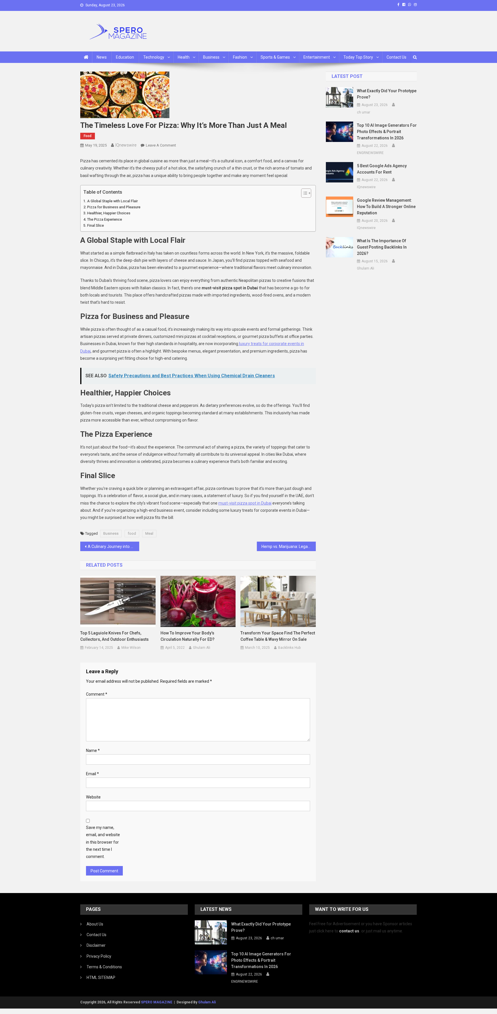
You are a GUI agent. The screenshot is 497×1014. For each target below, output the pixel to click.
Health (184, 57)
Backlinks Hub (289, 648)
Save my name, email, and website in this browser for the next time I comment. (103, 842)
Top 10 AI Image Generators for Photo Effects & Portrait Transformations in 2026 (387, 131)
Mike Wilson (131, 648)
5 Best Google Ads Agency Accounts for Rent (382, 168)
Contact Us (396, 57)
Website (93, 797)
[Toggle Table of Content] (303, 193)
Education (125, 57)
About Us (95, 924)
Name (93, 750)
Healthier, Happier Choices (108, 213)
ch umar (363, 112)
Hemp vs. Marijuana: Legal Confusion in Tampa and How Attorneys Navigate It (288, 546)
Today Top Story (358, 57)
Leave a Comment (161, 145)
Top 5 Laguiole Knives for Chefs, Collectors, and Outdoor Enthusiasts (114, 636)
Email (92, 773)
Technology (153, 57)
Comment (96, 694)
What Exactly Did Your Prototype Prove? (386, 93)
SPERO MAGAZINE (156, 1002)
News (102, 57)
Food (87, 136)
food (132, 533)
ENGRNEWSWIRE (370, 153)
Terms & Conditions (104, 967)
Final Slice (95, 225)
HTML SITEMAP (101, 977)
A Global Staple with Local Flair (112, 201)
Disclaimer (96, 945)
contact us (349, 931)
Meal (149, 533)
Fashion (240, 57)
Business (211, 57)
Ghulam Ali (201, 648)
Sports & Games (275, 57)
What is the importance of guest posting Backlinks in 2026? (382, 247)
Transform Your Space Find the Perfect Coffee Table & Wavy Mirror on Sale (277, 636)
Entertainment (316, 57)
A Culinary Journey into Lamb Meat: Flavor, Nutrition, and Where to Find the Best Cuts (113, 546)
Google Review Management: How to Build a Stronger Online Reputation (386, 206)
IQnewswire (125, 145)
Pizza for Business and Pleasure (113, 207)
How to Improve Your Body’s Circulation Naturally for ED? (187, 636)
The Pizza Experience (104, 219)
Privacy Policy (99, 956)
